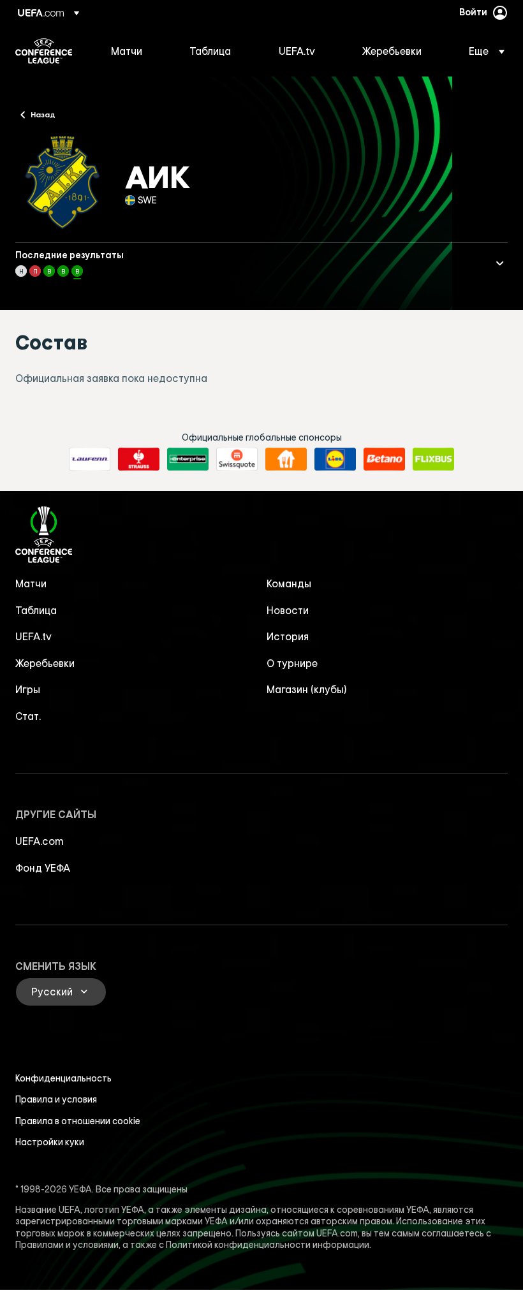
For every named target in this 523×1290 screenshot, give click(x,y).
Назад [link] (43, 114)
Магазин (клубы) (307, 689)
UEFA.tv (33, 636)
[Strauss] (138, 459)
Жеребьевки (45, 663)
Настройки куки (49, 1142)
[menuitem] (134, 51)
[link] (127, 51)
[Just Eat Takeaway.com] (286, 459)
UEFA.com (39, 841)
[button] (482, 51)
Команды (289, 583)
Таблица (36, 610)
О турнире (292, 663)
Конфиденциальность (63, 1078)
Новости (288, 610)
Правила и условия (56, 1099)
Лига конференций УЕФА (43, 51)
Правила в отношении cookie (77, 1121)
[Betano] (384, 459)
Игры (27, 689)
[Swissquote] (237, 459)
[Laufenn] (89, 459)
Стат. (28, 716)
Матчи (31, 583)
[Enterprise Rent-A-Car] (188, 459)
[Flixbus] (433, 459)
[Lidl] (335, 459)
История (288, 636)
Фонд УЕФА (42, 868)
